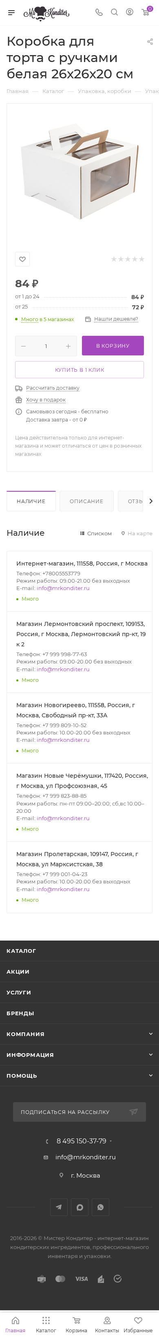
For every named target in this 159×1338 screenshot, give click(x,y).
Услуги (19, 992)
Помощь (22, 1075)
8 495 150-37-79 (81, 1141)
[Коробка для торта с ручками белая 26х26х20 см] (79, 176)
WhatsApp (100, 1207)
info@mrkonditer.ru (63, 588)
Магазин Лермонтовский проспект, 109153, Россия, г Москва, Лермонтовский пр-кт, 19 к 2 (81, 634)
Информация (30, 1055)
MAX (79, 1207)
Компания (25, 1034)
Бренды (20, 1013)
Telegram (59, 1207)
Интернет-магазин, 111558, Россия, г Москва (82, 563)
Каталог (21, 950)
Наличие (31, 501)
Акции (18, 971)
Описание (86, 501)
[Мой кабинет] (129, 13)
